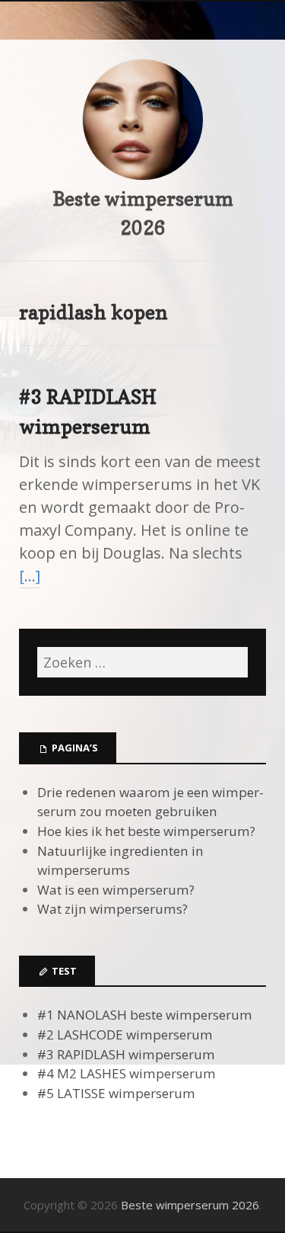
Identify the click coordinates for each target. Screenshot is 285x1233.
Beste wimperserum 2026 (190, 1204)
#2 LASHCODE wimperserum (125, 1034)
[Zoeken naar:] (142, 662)
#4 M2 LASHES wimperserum (126, 1073)
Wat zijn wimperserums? (112, 909)
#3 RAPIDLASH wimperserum (126, 1054)
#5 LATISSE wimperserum (116, 1093)
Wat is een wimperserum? (116, 889)
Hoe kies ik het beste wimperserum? (146, 831)
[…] (29, 575)
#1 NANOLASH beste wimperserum (144, 1014)
